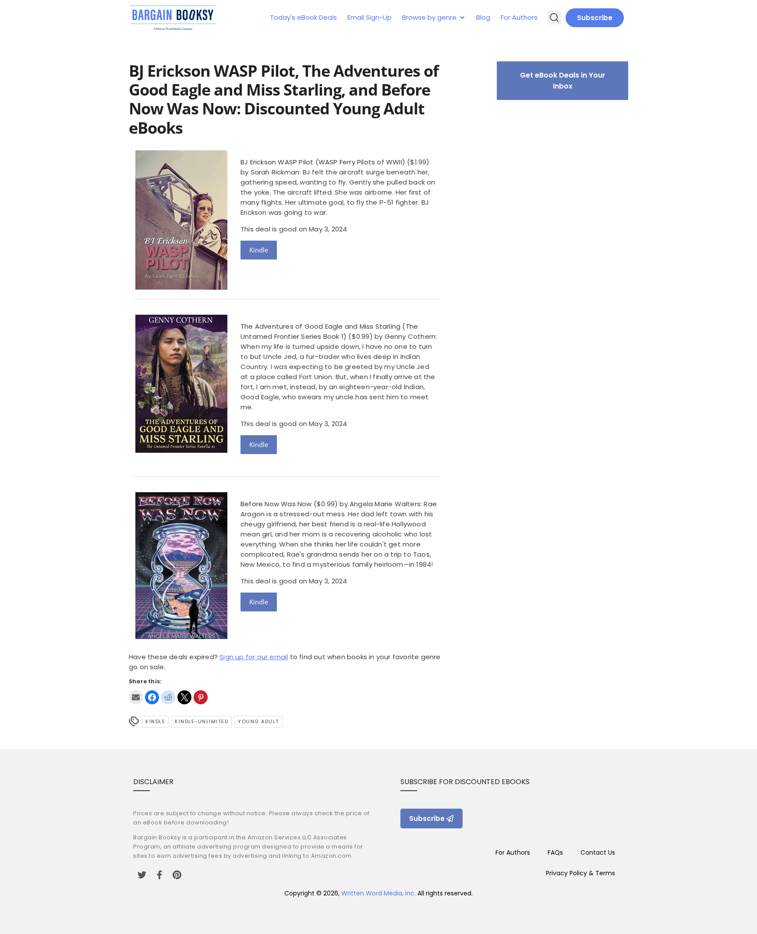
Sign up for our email (253, 656)
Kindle (258, 249)
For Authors (519, 17)
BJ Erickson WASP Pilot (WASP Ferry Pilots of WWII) (323, 162)
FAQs (555, 852)
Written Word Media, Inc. (378, 893)
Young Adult (258, 721)
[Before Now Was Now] (181, 636)
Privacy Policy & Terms (580, 873)
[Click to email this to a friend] (136, 697)
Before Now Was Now (276, 503)
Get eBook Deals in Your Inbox (562, 80)
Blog (483, 17)
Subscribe (594, 17)
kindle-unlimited (201, 721)
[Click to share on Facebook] (152, 697)
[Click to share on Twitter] (184, 697)
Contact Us (597, 852)
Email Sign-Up (369, 17)
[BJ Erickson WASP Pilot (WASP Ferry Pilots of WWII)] (181, 287)
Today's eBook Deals (303, 17)
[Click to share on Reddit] (168, 697)
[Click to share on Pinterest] (201, 697)
